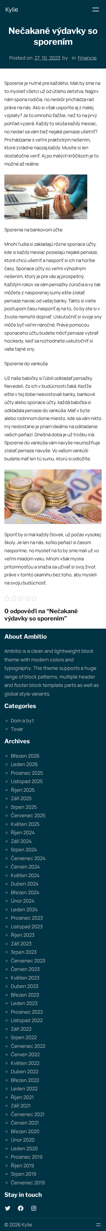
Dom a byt (22, 720)
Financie (87, 57)
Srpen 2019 (23, 1174)
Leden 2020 (24, 1148)
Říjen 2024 (23, 832)
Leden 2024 (24, 909)
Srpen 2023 (24, 952)
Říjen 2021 (22, 1097)
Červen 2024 (25, 866)
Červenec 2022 (28, 1046)
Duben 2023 (24, 986)
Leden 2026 (24, 764)
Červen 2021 (25, 1122)
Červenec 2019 (28, 1182)
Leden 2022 (24, 1088)
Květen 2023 (25, 977)
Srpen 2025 (24, 807)
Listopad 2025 (27, 781)
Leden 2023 (24, 1003)
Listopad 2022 (27, 1020)
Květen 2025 (25, 824)
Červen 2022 (25, 1054)
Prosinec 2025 (27, 773)
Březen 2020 (25, 1131)
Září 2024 (21, 841)
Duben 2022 (24, 1071)
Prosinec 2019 (26, 1157)
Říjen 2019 (22, 1165)
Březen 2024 (25, 892)
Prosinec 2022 (27, 1012)
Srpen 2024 (24, 849)
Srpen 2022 (24, 1037)
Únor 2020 (23, 1139)
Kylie (11, 9)
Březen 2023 (25, 994)
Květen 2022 (25, 1063)
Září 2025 (21, 798)
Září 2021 (21, 1105)
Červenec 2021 (28, 1114)
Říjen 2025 (23, 790)
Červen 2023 (25, 969)
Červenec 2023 (28, 960)
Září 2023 (21, 943)
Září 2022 (21, 1029)
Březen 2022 (25, 1080)
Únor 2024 (23, 900)
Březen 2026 (25, 755)
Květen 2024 (25, 875)
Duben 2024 (25, 883)
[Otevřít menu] (96, 9)
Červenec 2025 (28, 815)
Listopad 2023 (27, 926)
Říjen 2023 (23, 935)
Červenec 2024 (28, 858)
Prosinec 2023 (27, 918)
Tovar (17, 729)
